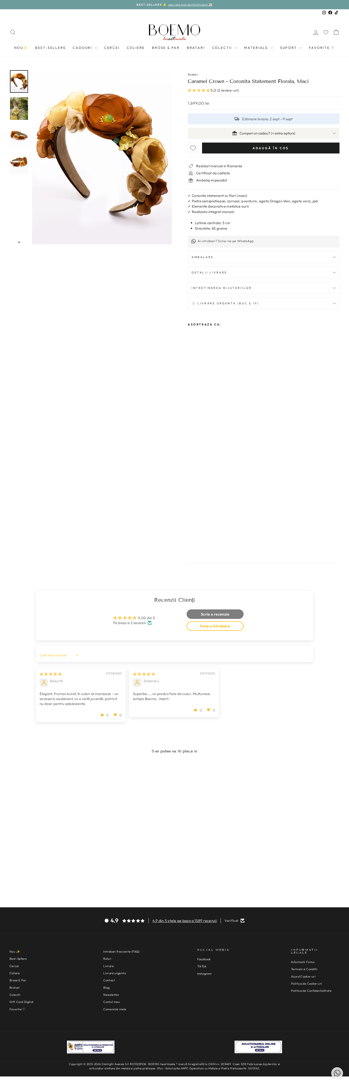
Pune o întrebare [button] (215, 626)
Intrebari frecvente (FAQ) (121, 951)
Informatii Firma (302, 962)
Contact (109, 980)
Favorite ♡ (322, 48)
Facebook (204, 959)
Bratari (196, 48)
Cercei (112, 48)
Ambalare (203, 257)
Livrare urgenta (114, 973)
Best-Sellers (50, 48)
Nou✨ (21, 48)
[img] (51, 674)
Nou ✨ (14, 951)
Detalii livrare (209, 272)
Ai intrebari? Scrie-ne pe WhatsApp (226, 241)
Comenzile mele (114, 1009)
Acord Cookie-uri (303, 976)
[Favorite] (326, 32)
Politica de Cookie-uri (306, 983)
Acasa (192, 74)
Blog (106, 987)
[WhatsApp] (337, 1073)
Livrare (108, 966)
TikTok (201, 966)
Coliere (136, 48)
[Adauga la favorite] (193, 148)
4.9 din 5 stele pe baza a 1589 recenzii (184, 920)
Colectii (222, 48)
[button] (199, 90)
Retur (107, 958)
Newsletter (111, 995)
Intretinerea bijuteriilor (222, 288)
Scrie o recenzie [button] (215, 614)
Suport (289, 48)
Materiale (256, 48)
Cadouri (83, 48)
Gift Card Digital (21, 1002)
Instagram (204, 973)
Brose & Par (166, 48)
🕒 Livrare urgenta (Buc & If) (225, 303)
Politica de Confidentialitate (311, 990)
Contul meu (111, 1002)
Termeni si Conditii (304, 969)
